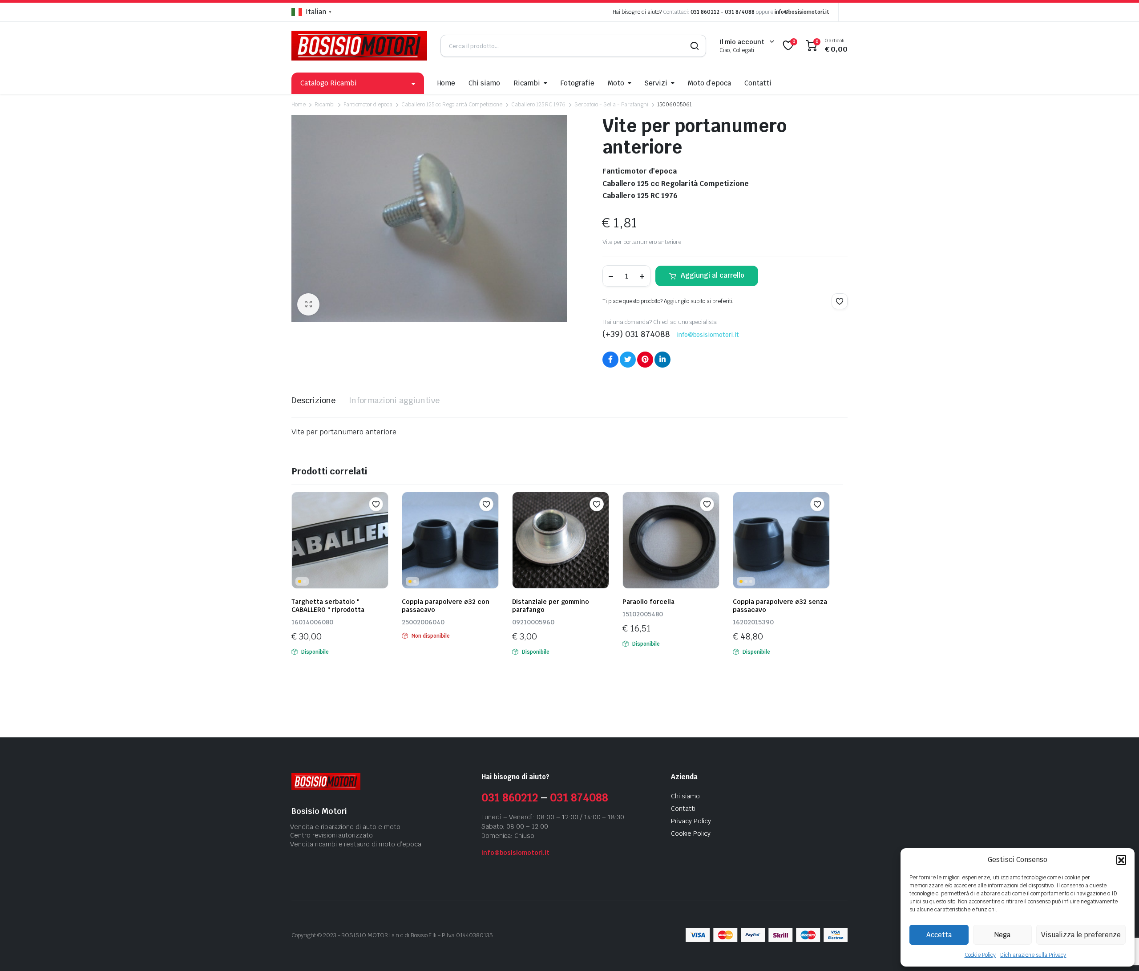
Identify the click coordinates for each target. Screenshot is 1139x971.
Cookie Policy (980, 955)
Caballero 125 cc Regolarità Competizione (451, 104)
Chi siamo (484, 83)
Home (446, 83)
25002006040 (423, 622)
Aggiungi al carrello (712, 275)
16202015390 (753, 622)
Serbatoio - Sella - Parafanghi (611, 104)
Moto (616, 83)
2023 (329, 935)
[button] (1121, 859)
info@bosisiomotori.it (802, 12)
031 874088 (740, 12)
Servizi (655, 83)
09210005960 (533, 622)
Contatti (757, 83)
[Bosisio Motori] (359, 46)
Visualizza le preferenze (1081, 935)
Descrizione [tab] (313, 400)
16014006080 (312, 622)
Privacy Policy (691, 821)
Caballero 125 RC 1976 (538, 104)
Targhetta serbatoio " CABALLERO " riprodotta (327, 606)
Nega (1002, 935)
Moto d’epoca (709, 83)
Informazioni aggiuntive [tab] (394, 400)
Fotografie (577, 83)
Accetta (939, 935)
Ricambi (526, 83)
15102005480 (642, 614)
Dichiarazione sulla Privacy (1033, 955)
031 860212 (705, 12)
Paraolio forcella (648, 602)
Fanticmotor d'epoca (367, 104)
